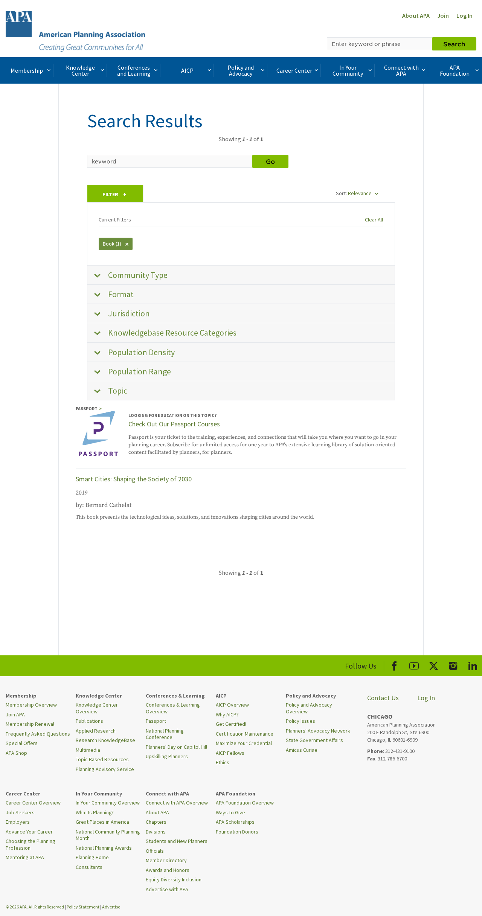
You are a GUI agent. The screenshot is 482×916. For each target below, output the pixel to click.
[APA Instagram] (453, 664)
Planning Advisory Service (105, 769)
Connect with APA (401, 70)
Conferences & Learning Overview (173, 708)
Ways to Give (230, 812)
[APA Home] (75, 30)
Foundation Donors (237, 831)
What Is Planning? (95, 812)
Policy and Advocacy (240, 70)
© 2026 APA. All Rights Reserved (35, 907)
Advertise (111, 907)
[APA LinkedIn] (473, 664)
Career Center (294, 70)
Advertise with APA (167, 889)
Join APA (15, 714)
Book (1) (112, 243)
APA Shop (16, 753)
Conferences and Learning (134, 70)
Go (270, 161)
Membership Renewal (30, 724)
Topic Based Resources (102, 759)
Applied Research (96, 730)
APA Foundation (455, 70)
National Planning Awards (104, 847)
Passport (156, 721)
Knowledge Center (80, 70)
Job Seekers (20, 812)
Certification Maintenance (244, 733)
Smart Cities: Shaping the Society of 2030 (134, 479)
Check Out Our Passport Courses (174, 424)
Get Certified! (231, 724)
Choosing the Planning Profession (30, 844)
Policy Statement (83, 907)
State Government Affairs (314, 740)
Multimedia (88, 750)
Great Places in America (102, 821)
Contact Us (383, 697)
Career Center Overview (33, 802)
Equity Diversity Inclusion (173, 879)
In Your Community (348, 70)
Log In (464, 15)
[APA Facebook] (394, 664)
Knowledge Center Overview (97, 708)
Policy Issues (300, 721)
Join (443, 15)
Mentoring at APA (25, 857)
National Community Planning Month (108, 835)
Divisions (156, 831)
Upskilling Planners (167, 756)
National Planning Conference (165, 734)
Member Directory (166, 860)
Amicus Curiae (301, 750)
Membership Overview (31, 704)
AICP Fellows (230, 753)
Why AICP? (227, 714)
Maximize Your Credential (244, 743)
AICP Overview (232, 704)
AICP (187, 70)
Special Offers (22, 743)
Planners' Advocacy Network (318, 730)
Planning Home (92, 857)
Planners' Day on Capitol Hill (176, 746)
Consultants (89, 867)
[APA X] (433, 664)
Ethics (222, 762)
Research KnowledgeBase (105, 740)
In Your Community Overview (108, 802)
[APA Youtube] (414, 664)
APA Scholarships (235, 821)
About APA (416, 15)
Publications (89, 721)
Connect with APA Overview (177, 802)
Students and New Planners (176, 841)
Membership (27, 70)
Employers (18, 821)
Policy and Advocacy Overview (309, 708)
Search (454, 43)
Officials (155, 850)
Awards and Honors (167, 870)
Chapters (156, 821)
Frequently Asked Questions (38, 733)
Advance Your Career (29, 831)
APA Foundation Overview (245, 802)
